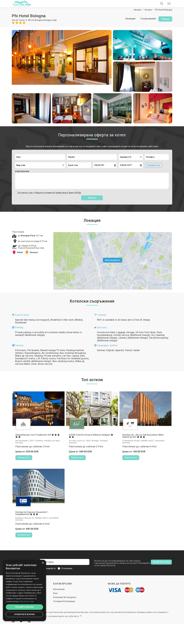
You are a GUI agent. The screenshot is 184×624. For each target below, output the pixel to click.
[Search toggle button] (161, 3)
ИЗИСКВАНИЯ (22, 171)
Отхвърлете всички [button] (24, 614)
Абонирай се (49, 568)
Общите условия (43, 193)
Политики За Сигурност (65, 597)
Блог (55, 593)
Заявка (165, 19)
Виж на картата (112, 260)
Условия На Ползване (64, 601)
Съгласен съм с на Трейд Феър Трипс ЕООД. (50, 193)
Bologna (48, 20)
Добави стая (153, 165)
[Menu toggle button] (169, 3)
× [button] (43, 563)
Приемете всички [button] (24, 607)
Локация (130, 18)
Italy (55, 20)
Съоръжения (148, 18)
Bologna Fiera (28, 235)
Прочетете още (27, 601)
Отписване (66, 568)
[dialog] (24, 590)
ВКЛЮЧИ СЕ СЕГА (161, 562)
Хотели (148, 10)
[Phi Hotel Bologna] (62, 61)
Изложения (59, 589)
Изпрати (92, 198)
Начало (137, 10)
